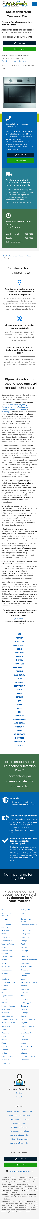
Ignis (19, 689)
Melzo (4, 934)
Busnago (24, 1013)
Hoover (19, 682)
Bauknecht (19, 645)
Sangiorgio (19, 719)
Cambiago (25, 963)
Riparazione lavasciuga (19, 1131)
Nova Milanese (26, 1046)
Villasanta (25, 1060)
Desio (23, 1029)
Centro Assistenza (10, 256)
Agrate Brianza (7, 996)
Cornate (5, 1029)
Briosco (24, 1009)
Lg (19, 700)
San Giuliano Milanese (6, 914)
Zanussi (19, 738)
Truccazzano (7, 970)
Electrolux (19, 667)
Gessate (24, 956)
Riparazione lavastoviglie (19, 1135)
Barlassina (25, 999)
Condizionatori (7, 407)
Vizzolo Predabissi (8, 982)
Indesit (19, 697)
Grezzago (25, 989)
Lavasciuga (6, 412)
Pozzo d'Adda (26, 966)
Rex (19, 712)
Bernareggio (26, 1002)
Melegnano (25, 934)
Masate (4, 989)
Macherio (24, 1040)
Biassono (24, 1006)
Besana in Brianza (8, 1006)
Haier (19, 678)
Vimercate (6, 1063)
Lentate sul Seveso (28, 1033)
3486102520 (21, 43)
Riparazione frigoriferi (19, 1127)
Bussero (5, 960)
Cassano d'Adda (27, 930)
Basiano (5, 986)
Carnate (24, 1016)
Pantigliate (6, 966)
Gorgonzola (6, 930)
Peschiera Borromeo (29, 925)
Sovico (4, 1053)
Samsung (19, 715)
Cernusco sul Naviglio (26, 920)
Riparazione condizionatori (19, 1115)
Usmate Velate (7, 1056)
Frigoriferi (27, 404)
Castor (19, 663)
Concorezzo (6, 1026)
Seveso (24, 1050)
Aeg (20, 634)
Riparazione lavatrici (20, 1139)
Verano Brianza (7, 1060)
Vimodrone (6, 937)
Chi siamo (19, 1093)
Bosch (19, 656)
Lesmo (4, 1036)
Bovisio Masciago (8, 1009)
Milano (4, 910)
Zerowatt (19, 741)
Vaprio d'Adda (7, 956)
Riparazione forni (19, 1123)
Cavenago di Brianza (10, 1019)
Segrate (5, 919)
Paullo (23, 944)
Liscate (23, 979)
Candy (19, 660)
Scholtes (19, 723)
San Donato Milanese (6, 926)
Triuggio (24, 1053)
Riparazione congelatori (19, 1119)
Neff (19, 708)
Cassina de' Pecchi (9, 940)
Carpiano (5, 979)
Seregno (5, 1050)
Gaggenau (19, 674)
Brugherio (5, 1013)
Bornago (24, 951)
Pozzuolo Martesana (29, 960)
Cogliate (24, 1023)
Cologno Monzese (28, 910)
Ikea (19, 693)
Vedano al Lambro (28, 1056)
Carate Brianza (7, 1016)
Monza (23, 1043)
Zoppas (19, 745)
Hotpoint (19, 686)
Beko (19, 649)
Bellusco (5, 1002)
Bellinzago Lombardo (29, 982)
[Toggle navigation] (34, 4)
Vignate (24, 947)
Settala (4, 963)
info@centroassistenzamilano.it (20, 1171)
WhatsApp (21, 49)
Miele (19, 704)
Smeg (19, 730)
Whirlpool (19, 734)
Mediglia (24, 940)
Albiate (23, 996)
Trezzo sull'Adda (8, 944)
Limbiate (24, 1036)
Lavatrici (9, 404)
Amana (19, 637)
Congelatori (21, 409)
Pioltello (24, 913)
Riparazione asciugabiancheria (19, 1111)
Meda (4, 1043)
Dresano (5, 992)
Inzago (4, 947)
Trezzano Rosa (25, 256)
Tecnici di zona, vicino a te (14, 61)
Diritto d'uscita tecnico (15, 242)
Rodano (5, 973)
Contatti (19, 1097)
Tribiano (24, 986)
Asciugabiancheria (9, 409)
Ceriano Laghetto (28, 1019)
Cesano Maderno (8, 1023)
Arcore (4, 999)
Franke (19, 671)
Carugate (25, 937)
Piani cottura (23, 407)
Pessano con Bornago (7, 952)
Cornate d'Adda (27, 1026)
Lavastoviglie (19, 404)
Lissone (4, 1040)
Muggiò (4, 1046)
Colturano (25, 992)
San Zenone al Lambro (26, 974)
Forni (15, 407)
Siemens (19, 726)
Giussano (5, 1033)
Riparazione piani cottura (19, 1143)
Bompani (19, 652)
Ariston (19, 641)
